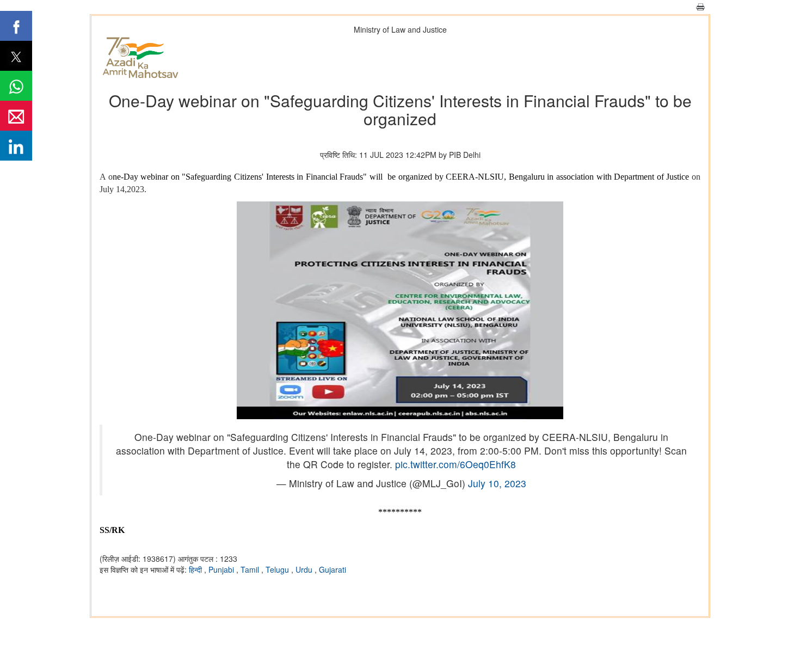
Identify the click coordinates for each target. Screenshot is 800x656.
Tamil (251, 569)
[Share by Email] (16, 116)
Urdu (305, 569)
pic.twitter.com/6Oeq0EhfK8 (455, 464)
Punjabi (222, 569)
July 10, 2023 (497, 483)
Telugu (278, 569)
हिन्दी (196, 569)
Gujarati (332, 569)
